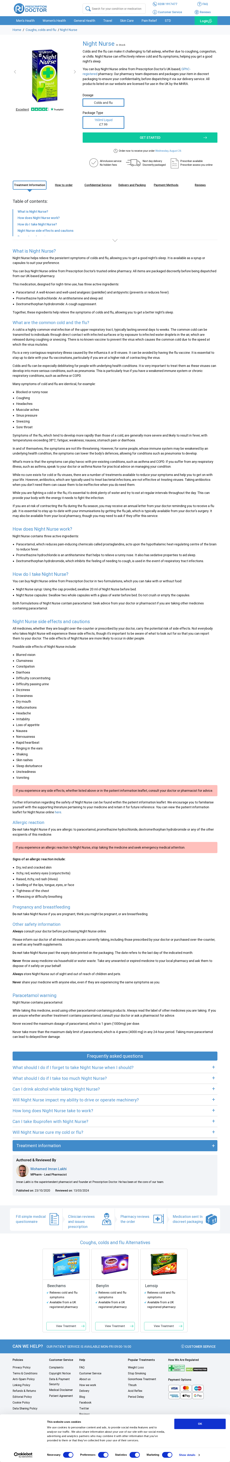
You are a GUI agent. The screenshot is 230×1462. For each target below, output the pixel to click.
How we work (87, 1385)
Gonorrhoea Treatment (142, 1379)
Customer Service (200, 1346)
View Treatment (66, 1326)
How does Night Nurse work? (39, 218)
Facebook (85, 1402)
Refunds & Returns (24, 1391)
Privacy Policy (22, 1367)
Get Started (150, 137)
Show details (187, 1454)
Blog (82, 1396)
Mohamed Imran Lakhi (49, 1169)
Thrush (132, 1385)
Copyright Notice (60, 1373)
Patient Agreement (61, 1396)
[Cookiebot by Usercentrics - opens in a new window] (23, 1455)
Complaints (56, 1367)
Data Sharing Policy (25, 1408)
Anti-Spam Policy (24, 1379)
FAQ (81, 1367)
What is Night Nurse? (33, 211)
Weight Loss (136, 1367)
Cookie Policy (21, 1402)
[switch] (103, 1455)
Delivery (84, 1391)
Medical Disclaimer (61, 1390)
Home (17, 30)
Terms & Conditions (25, 1373)
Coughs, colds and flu (41, 30)
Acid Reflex (135, 1391)
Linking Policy (21, 1385)
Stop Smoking (137, 1373)
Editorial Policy (22, 1396)
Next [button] (74, 72)
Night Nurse (68, 30)
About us (85, 1379)
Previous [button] (15, 72)
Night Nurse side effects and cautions (45, 230)
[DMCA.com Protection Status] (197, 1369)
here (58, 812)
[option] (45, 76)
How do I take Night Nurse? (37, 224)
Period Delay (136, 1396)
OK (200, 1423)
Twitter (84, 1408)
